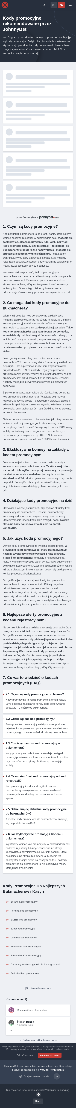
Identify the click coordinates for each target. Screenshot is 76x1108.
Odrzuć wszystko (25, 1055)
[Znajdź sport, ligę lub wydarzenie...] (44, 5)
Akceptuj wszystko (49, 1055)
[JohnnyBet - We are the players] (5, 5)
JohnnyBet (29, 217)
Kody (38, 1101)
